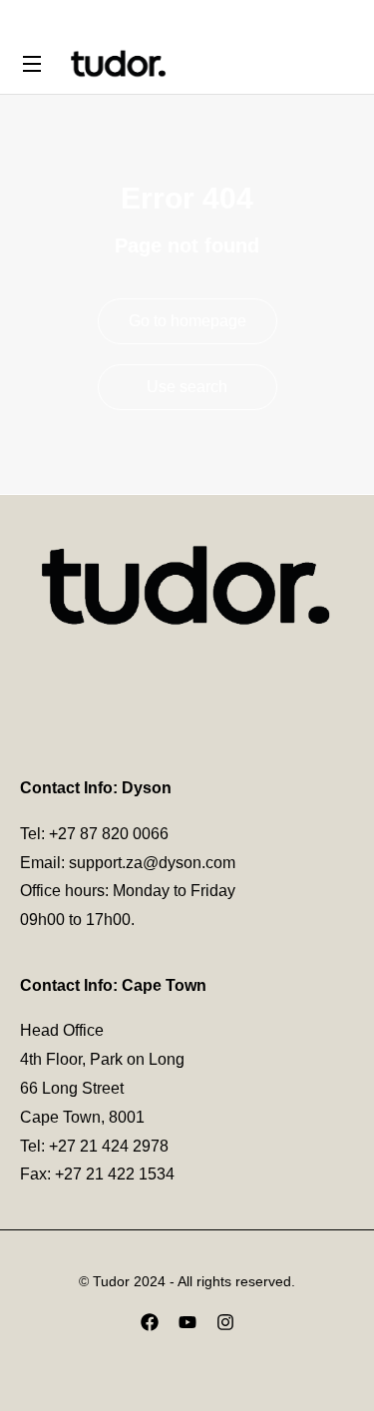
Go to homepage (187, 320)
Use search (187, 386)
